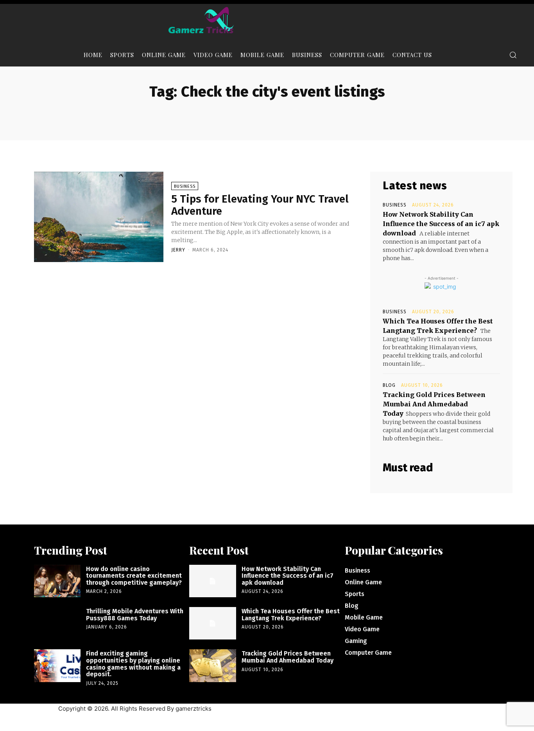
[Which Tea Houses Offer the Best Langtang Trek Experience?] (212, 623)
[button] (513, 54)
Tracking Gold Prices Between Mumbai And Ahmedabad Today (434, 404)
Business (184, 186)
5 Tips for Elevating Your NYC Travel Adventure (260, 204)
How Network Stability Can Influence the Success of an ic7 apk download (441, 223)
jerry (178, 250)
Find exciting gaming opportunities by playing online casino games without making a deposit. (133, 664)
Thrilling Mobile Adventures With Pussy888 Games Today (134, 614)
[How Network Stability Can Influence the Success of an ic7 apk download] (212, 581)
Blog (389, 385)
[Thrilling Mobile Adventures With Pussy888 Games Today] (57, 623)
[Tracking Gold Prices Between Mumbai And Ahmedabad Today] (212, 665)
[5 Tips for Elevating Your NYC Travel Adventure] (98, 217)
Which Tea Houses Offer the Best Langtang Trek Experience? (291, 614)
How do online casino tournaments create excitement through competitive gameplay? (134, 575)
